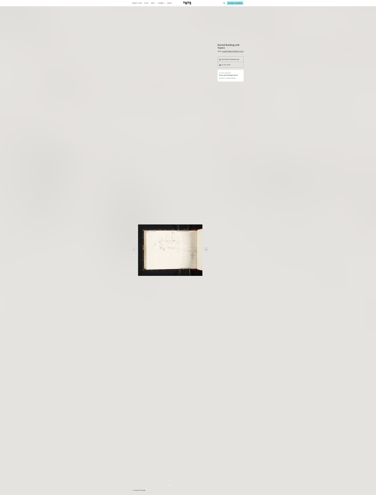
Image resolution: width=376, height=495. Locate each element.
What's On (137, 3)
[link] (138, 490)
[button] (223, 3)
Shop (169, 3)
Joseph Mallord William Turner (233, 51)
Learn (160, 3)
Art (152, 3)
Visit (146, 3)
